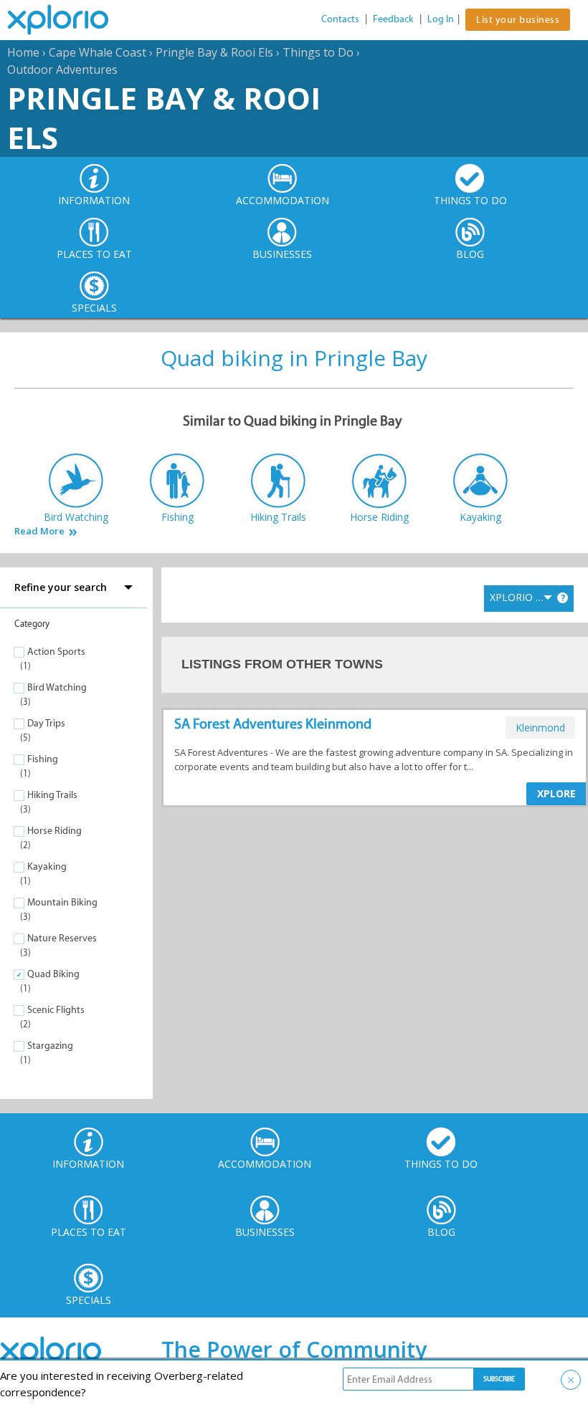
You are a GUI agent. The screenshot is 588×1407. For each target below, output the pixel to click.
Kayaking (47, 866)
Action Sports (56, 651)
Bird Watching (57, 687)
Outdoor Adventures (62, 69)
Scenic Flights (56, 1010)
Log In (440, 19)
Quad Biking (53, 974)
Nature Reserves (62, 938)
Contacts (340, 19)
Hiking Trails (52, 795)
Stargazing (50, 1045)
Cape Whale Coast (97, 52)
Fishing (42, 759)
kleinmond (540, 727)
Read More (39, 531)
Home (23, 52)
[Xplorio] (69, 20)
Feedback (393, 19)
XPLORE (556, 793)
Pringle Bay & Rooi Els (214, 52)
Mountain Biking (62, 902)
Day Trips (46, 723)
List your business (517, 20)
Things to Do (318, 52)
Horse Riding (54, 831)
